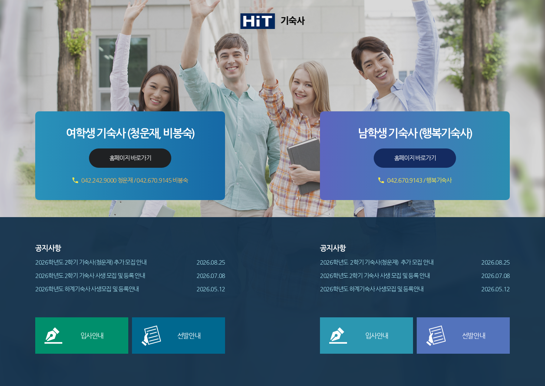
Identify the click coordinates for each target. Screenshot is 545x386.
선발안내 (188, 335)
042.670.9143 (404, 180)
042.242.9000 (98, 180)
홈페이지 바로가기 (130, 157)
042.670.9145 (154, 180)
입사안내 (91, 335)
